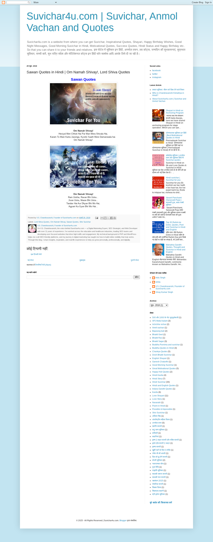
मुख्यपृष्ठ (82, 260)
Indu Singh (160, 277)
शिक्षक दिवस (156, 487)
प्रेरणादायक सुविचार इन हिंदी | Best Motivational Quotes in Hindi (176, 135)
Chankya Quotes (159, 351)
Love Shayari (158, 395)
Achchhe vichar (159, 324)
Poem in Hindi (158, 406)
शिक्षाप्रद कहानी (158, 491)
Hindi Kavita (157, 375)
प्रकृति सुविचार (157, 470)
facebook (156, 70)
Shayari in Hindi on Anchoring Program (175, 111)
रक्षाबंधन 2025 (157, 481)
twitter (155, 74)
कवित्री (155, 433)
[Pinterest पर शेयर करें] (114, 218)
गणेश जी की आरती (158, 453)
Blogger (123, 520)
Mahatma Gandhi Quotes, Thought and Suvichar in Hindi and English (175, 248)
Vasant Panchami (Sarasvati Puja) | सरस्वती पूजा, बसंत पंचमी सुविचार (175, 201)
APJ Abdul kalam (160, 321)
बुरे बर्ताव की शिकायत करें (161, 502)
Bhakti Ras (157, 338)
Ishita (158, 282)
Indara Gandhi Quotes (162, 389)
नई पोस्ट (30, 260)
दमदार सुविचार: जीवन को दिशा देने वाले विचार (168, 89)
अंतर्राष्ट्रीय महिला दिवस (161, 419)
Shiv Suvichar (85, 222)
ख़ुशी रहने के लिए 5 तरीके (161, 450)
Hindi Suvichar (159, 382)
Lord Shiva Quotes (41, 222)
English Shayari (159, 358)
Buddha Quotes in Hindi (163, 348)
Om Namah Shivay (58, 222)
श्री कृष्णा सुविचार (158, 494)
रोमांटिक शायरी (157, 484)
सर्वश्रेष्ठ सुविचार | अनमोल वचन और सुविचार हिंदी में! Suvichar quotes (175, 157)
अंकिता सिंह (156, 416)
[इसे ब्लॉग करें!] (105, 218)
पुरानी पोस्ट (135, 260)
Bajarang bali (158, 331)
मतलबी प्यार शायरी (159, 477)
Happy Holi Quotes (160, 372)
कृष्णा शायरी (156, 447)
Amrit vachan (158, 327)
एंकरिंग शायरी (157, 426)
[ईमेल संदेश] (96, 218)
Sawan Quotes (73, 222)
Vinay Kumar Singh (164, 292)
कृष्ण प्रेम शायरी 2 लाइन (161, 443)
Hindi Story (157, 379)
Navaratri (156, 402)
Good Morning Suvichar (163, 365)
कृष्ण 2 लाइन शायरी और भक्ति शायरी (165, 440)
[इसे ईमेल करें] (102, 218)
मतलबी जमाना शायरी (159, 474)
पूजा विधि (155, 467)
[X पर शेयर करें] (108, 218)
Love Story (157, 399)
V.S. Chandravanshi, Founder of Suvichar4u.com (170, 287)
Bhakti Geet (157, 334)
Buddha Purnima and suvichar (166, 345)
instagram (156, 77)
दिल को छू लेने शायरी (159, 457)
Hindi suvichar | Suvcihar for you (173, 178)
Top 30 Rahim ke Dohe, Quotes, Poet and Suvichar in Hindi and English (175, 226)
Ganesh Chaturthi (160, 361)
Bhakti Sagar (158, 341)
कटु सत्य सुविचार (158, 429)
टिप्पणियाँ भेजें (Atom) (43, 265)
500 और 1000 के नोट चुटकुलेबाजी (165, 317)
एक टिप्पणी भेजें (36, 254)
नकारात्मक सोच (157, 463)
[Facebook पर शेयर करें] (111, 218)
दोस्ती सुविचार (157, 460)
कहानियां (155, 436)
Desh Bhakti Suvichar (162, 355)
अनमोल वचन (157, 423)
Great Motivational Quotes (164, 368)
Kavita (155, 392)
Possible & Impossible (162, 409)
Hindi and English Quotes (163, 385)
